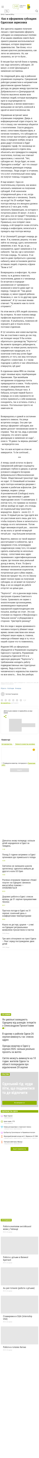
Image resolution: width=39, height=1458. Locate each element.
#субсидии (10, 688)
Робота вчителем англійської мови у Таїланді (17, 1227)
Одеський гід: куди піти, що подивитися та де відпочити (18, 1088)
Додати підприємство (19, 1149)
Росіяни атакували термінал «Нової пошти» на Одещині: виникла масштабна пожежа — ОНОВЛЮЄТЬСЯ (19, 884)
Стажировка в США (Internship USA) (17, 1317)
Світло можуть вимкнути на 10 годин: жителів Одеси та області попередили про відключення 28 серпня (19, 1063)
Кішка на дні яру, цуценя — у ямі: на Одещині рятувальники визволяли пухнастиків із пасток (18, 927)
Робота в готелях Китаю (14, 1347)
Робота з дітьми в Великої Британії (15, 1258)
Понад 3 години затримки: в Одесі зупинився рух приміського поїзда (19, 856)
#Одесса (3, 688)
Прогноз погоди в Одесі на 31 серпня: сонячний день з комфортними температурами (16, 913)
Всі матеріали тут (19, 1103)
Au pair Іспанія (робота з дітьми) (19, 1288)
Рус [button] (7, 11)
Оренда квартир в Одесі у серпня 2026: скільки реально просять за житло (18, 1049)
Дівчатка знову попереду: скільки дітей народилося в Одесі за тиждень (18, 843)
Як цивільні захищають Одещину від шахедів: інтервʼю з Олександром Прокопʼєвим (19, 1022)
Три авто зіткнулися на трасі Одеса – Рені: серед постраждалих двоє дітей (19, 941)
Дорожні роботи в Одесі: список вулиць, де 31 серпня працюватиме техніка (19, 899)
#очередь (18, 688)
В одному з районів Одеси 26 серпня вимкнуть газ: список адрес (18, 1036)
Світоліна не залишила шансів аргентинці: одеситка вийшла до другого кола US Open (18, 869)
